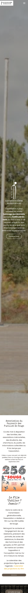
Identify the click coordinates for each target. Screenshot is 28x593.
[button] (14, 575)
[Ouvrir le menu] (24, 3)
